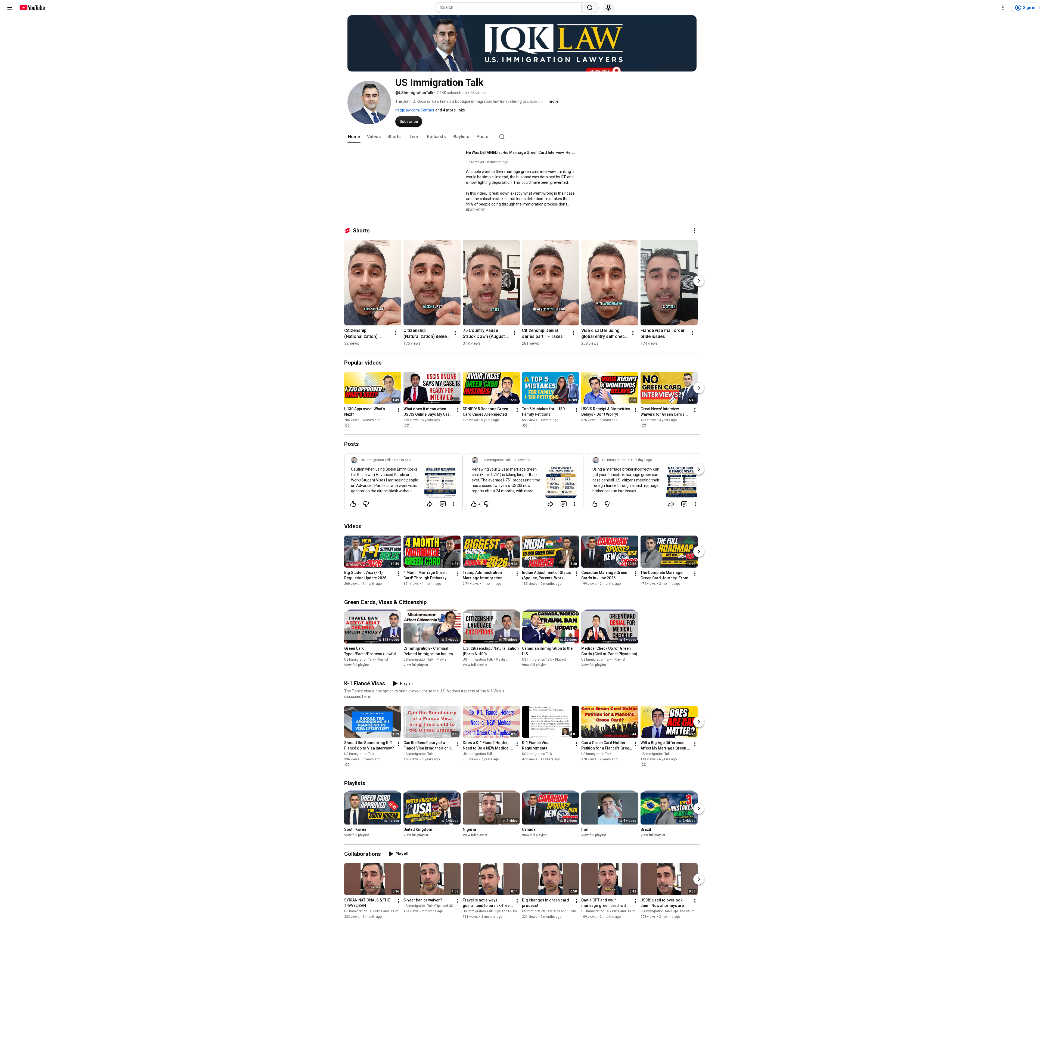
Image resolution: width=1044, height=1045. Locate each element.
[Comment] (442, 504)
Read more (475, 210)
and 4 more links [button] (450, 110)
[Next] (698, 280)
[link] (403, 483)
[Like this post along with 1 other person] (594, 504)
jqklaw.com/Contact (416, 110)
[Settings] (1003, 7)
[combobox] (510, 7)
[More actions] (694, 230)
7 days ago (523, 460)
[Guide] (10, 7)
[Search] (590, 7)
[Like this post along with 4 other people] (474, 504)
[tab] (354, 136)
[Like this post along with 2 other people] (353, 504)
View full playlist (356, 665)
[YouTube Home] (32, 7)
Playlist (382, 659)
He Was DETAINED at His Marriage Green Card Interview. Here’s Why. (520, 152)
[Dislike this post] (366, 504)
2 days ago (402, 460)
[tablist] (522, 136)
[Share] (429, 504)
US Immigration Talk (359, 659)
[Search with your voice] (608, 7)
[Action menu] (453, 504)
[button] (475, 209)
